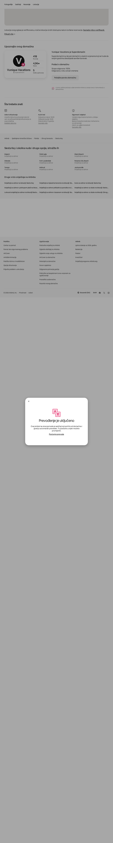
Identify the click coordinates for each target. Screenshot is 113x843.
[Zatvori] (29, 401)
